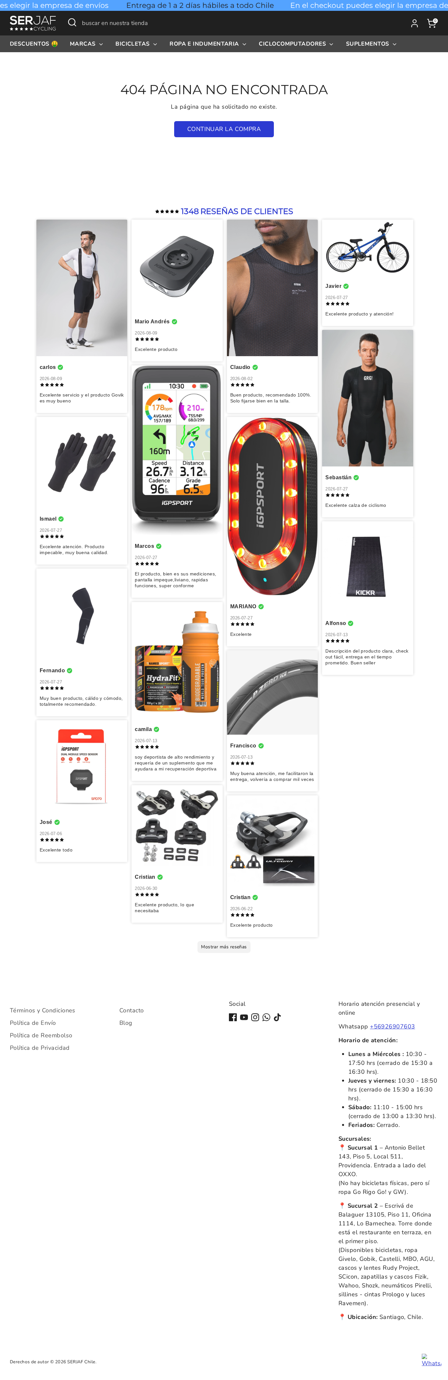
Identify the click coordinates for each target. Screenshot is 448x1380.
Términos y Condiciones (42, 1010)
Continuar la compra (224, 129)
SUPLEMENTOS (368, 44)
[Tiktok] (277, 1017)
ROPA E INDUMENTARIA (205, 44)
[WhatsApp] (266, 1017)
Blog (125, 1023)
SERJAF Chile (81, 1362)
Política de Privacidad (40, 1048)
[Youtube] (244, 1017)
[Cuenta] (414, 23)
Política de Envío (33, 1023)
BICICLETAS (133, 44)
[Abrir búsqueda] (72, 22)
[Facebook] (233, 1017)
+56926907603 (392, 1026)
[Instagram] (255, 1017)
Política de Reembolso (41, 1035)
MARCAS (83, 44)
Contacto (131, 1010)
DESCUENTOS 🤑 (34, 44)
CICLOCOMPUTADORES (293, 44)
